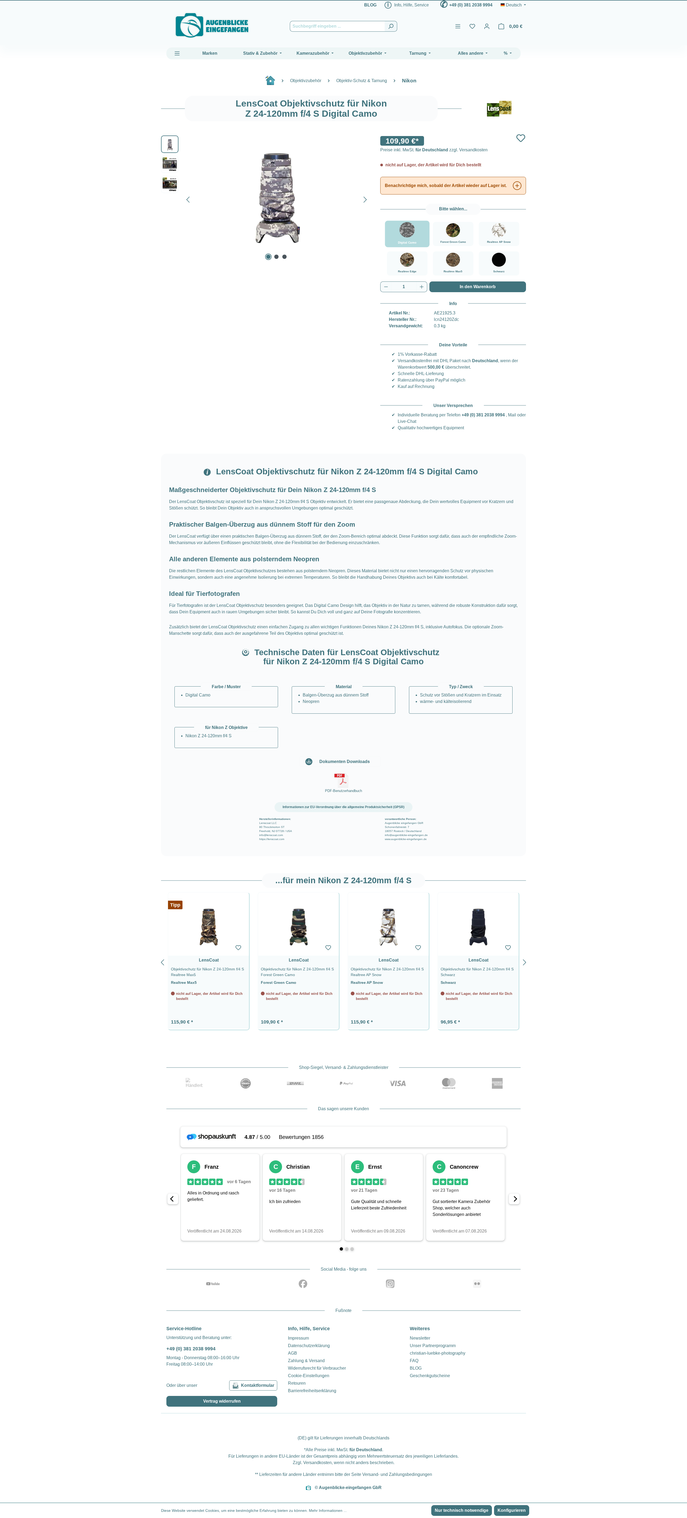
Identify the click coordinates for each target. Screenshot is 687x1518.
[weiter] (525, 961)
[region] (343, 961)
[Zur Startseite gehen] (212, 25)
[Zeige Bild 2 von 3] (276, 257)
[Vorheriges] (188, 198)
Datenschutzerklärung (309, 1345)
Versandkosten (317, 1462)
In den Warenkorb (478, 286)
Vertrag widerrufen (222, 1401)
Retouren (297, 1383)
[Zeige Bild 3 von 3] (284, 257)
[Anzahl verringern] (386, 286)
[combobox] (337, 26)
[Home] (273, 82)
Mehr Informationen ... (328, 1510)
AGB (292, 1353)
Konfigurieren (512, 1510)
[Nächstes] (365, 198)
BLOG (370, 5)
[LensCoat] (499, 108)
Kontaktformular (257, 1385)
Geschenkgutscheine (430, 1375)
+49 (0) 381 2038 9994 (470, 5)
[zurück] (162, 961)
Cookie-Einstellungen (308, 1375)
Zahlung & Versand (306, 1360)
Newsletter (420, 1338)
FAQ (414, 1360)
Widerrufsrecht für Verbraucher (317, 1368)
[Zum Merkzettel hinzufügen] (520, 138)
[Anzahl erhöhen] (421, 286)
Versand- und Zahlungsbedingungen (397, 1474)
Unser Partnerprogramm (433, 1345)
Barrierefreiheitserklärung (312, 1390)
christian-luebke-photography (437, 1353)
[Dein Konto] (486, 26)
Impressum (298, 1338)
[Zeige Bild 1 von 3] (268, 257)
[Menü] (457, 26)
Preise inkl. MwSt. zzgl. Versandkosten (434, 150)
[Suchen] (391, 26)
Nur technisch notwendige (461, 1510)
